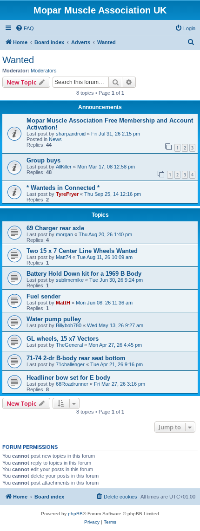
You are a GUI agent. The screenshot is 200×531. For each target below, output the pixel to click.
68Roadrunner (72, 384)
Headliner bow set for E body (68, 377)
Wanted (18, 60)
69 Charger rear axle (55, 228)
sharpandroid (71, 133)
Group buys (43, 160)
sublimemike (70, 280)
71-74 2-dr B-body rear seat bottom (76, 358)
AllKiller (64, 166)
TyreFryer (67, 194)
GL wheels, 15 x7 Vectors (63, 338)
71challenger (70, 364)
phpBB (75, 513)
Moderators (44, 70)
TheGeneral (69, 345)
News (55, 139)
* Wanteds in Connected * (63, 187)
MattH (63, 302)
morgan (64, 234)
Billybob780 (68, 325)
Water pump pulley (54, 319)
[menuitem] (24, 28)
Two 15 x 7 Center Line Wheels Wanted (82, 250)
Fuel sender (43, 296)
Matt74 (63, 257)
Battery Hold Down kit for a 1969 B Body (84, 273)
